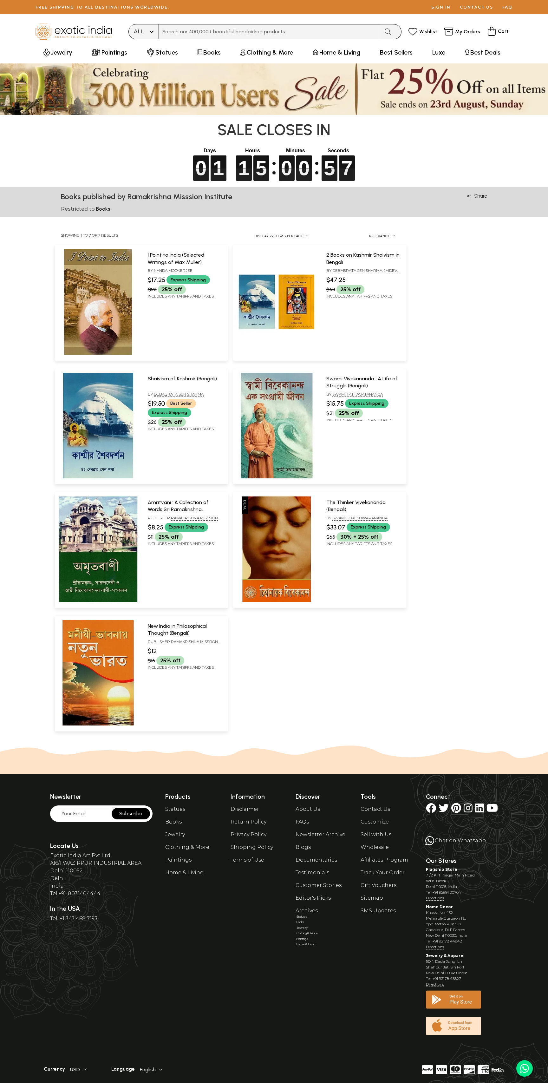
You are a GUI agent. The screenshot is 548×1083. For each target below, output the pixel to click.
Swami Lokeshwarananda (360, 517)
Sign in (441, 7)
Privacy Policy (248, 834)
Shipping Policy (252, 847)
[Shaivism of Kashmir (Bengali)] (98, 477)
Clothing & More (187, 847)
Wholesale (375, 847)
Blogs (303, 847)
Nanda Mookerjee (173, 270)
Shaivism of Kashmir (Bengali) (182, 379)
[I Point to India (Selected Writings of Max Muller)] (98, 353)
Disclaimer (245, 809)
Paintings (178, 860)
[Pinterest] (456, 810)
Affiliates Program (384, 860)
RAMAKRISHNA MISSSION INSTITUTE (183, 644)
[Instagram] (468, 810)
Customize (375, 822)
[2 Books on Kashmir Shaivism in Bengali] (276, 353)
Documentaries (316, 860)
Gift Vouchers (378, 885)
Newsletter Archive (320, 834)
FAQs (302, 822)
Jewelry (175, 834)
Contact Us (375, 809)
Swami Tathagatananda (357, 394)
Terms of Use (247, 860)
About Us (308, 809)
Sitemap (372, 898)
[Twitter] (444, 810)
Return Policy (248, 822)
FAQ (507, 7)
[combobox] (269, 31)
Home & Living (184, 873)
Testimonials (312, 873)
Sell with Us (376, 834)
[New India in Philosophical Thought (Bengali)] (98, 724)
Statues (175, 809)
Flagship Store (441, 869)
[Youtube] (492, 810)
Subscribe (130, 814)
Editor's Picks (313, 898)
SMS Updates (378, 911)
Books (173, 822)
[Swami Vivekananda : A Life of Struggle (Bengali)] (276, 477)
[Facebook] (431, 810)
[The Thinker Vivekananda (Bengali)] (276, 601)
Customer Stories (319, 885)
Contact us (476, 7)
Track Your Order (383, 873)
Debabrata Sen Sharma (357, 270)
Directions (435, 898)
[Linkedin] (479, 810)
